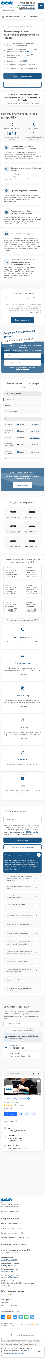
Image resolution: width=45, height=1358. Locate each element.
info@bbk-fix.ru (7, 1271)
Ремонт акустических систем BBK (14, 1238)
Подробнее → (34, 424)
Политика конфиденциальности (22, 1335)
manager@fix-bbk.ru (9, 1277)
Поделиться (3, 1317)
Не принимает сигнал (9, 431)
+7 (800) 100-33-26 (27, 8)
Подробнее (22, 674)
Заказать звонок (22, 485)
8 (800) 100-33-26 (8, 1265)
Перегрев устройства (8, 452)
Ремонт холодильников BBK (12, 1233)
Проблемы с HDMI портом (9, 444)
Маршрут (12, 1114)
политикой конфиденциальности (25, 368)
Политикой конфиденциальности (22, 1030)
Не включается (9, 424)
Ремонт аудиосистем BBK (11, 1223)
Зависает (7, 438)
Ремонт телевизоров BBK (11, 1228)
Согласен (38, 1351)
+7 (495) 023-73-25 (27, 3)
